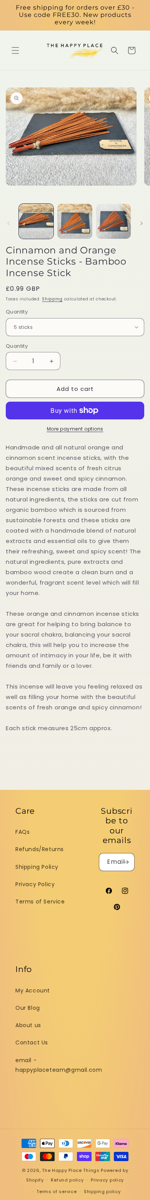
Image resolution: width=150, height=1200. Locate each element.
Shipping (52, 299)
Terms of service (57, 1191)
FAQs (22, 832)
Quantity (17, 311)
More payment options (75, 429)
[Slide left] (8, 223)
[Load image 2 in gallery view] (74, 221)
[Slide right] (141, 223)
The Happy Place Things (70, 1170)
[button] (15, 50)
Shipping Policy (36, 867)
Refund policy (67, 1180)
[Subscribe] (125, 862)
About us (28, 1025)
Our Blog (27, 1008)
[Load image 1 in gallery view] (36, 221)
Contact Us (31, 1042)
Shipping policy (102, 1191)
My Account (32, 990)
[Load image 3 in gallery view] (113, 221)
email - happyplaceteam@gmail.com (57, 1065)
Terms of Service (40, 901)
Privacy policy (107, 1180)
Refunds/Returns (39, 849)
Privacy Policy (35, 884)
